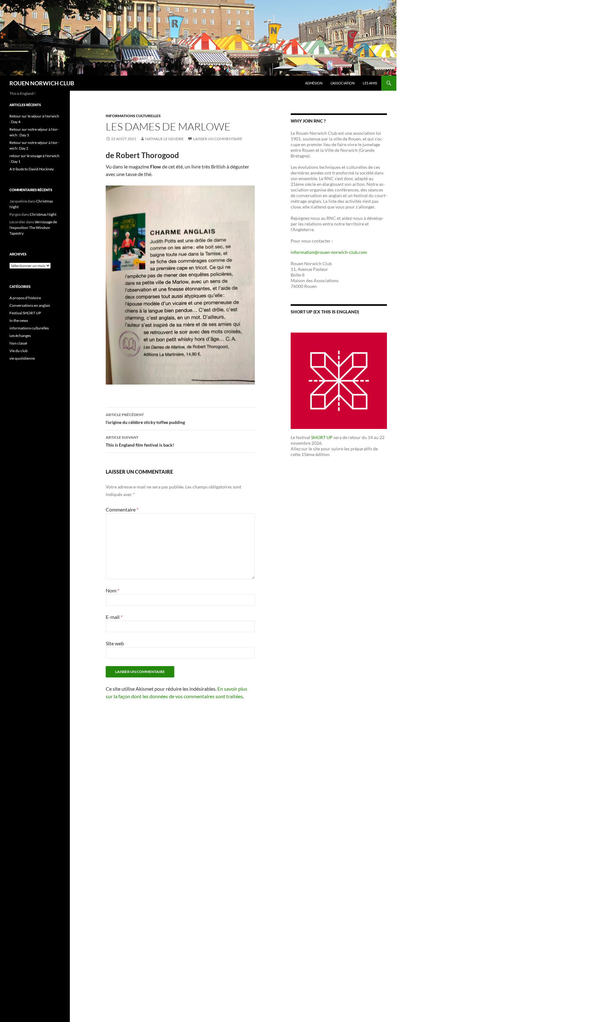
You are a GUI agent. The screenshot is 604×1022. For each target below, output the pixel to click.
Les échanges (20, 335)
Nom (112, 590)
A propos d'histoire (25, 297)
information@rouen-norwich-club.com (329, 252)
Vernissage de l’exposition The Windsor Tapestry (33, 228)
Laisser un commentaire (217, 138)
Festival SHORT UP (25, 313)
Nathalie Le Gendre (164, 138)
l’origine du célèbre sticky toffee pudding (145, 418)
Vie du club (18, 350)
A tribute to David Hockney (31, 169)
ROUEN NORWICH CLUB (41, 83)
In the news (18, 320)
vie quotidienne (22, 358)
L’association (343, 83)
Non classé (18, 343)
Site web (115, 643)
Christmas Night (43, 214)
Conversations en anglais (29, 305)
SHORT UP (322, 437)
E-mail (114, 617)
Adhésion (313, 83)
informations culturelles (133, 115)
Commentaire (122, 509)
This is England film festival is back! (140, 441)
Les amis (370, 83)
